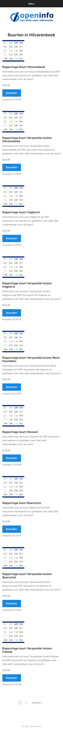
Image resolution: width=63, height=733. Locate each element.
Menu (31, 3)
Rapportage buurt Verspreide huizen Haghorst (27, 285)
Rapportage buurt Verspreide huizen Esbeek (27, 650)
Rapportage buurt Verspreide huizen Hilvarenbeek (27, 139)
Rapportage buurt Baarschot (21, 503)
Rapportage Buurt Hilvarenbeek (23, 67)
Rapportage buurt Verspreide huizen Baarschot (27, 575)
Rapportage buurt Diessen (20, 432)
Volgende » (37, 703)
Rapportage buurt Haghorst (21, 212)
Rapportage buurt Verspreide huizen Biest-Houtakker (31, 359)
